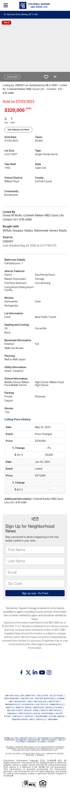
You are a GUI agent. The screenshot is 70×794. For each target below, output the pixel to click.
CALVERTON (27, 698)
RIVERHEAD (48, 713)
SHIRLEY (29, 716)
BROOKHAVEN (11, 698)
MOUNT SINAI (31, 710)
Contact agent (12, 77)
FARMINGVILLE (12, 704)
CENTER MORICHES (45, 698)
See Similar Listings (18, 130)
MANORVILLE (57, 704)
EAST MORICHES (17, 701)
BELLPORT (43, 695)
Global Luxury (46, 742)
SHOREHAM (41, 716)
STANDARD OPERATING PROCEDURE (22, 740)
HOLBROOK (28, 704)
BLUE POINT (56, 695)
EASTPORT (54, 701)
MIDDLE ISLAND (54, 707)
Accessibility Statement (51, 738)
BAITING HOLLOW (14, 695)
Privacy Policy (28, 738)
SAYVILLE (18, 716)
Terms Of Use (11, 738)
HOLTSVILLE (42, 704)
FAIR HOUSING (49, 740)
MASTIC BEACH (24, 707)
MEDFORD (39, 707)
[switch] (46, 77)
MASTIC (10, 707)
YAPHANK (53, 719)
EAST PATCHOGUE (37, 701)
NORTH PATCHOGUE (51, 710)
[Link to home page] (35, 5)
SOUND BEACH (56, 716)
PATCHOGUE (25, 713)
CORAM (60, 698)
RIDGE (37, 713)
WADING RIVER (19, 719)
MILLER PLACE (14, 710)
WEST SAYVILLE (38, 719)
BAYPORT (31, 695)
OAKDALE (12, 713)
